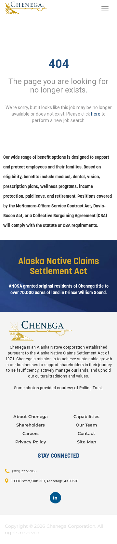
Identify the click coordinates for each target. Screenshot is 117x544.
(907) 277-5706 (24, 471)
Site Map (86, 441)
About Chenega (30, 416)
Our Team (86, 424)
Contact (86, 433)
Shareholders (30, 424)
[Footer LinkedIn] (55, 497)
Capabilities (86, 416)
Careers (30, 433)
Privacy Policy (30, 441)
